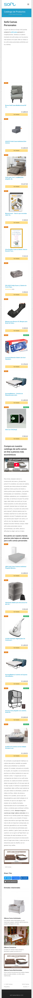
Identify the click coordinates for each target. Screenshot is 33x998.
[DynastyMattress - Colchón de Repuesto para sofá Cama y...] (16, 382)
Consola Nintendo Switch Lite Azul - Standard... (15, 358)
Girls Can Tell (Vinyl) (11, 429)
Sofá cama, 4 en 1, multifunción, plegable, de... (14, 178)
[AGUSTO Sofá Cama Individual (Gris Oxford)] (16, 130)
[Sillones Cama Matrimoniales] (16, 961)
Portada (6, 14)
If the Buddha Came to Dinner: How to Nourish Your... (16, 250)
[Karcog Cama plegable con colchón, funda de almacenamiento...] (16, 699)
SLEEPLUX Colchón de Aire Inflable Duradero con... (15, 747)
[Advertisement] (16, 64)
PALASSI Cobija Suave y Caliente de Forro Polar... (15, 286)
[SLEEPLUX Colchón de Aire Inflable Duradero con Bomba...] (16, 735)
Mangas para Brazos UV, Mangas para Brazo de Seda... (16, 322)
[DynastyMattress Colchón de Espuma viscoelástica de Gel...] (16, 663)
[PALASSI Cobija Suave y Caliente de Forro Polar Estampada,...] (16, 274)
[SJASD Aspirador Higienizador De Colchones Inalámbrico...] (16, 627)
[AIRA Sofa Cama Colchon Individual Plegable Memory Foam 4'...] (16, 555)
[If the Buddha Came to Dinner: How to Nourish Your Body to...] (16, 238)
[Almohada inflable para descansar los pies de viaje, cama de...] (16, 591)
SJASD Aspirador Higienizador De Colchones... (15, 639)
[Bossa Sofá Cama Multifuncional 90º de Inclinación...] (16, 94)
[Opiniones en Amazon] (8, 289)
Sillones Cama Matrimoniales (13, 970)
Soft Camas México (15, 995)
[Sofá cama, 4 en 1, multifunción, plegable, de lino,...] (16, 166)
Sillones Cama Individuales (12, 918)
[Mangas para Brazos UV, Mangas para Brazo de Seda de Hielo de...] (16, 310)
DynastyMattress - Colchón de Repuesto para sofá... (14, 394)
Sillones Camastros (10, 947)
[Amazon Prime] (26, 145)
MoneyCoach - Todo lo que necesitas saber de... (16, 214)
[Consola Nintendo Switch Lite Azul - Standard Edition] (16, 346)
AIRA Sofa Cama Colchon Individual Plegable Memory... (15, 567)
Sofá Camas (8, 867)
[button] (28, 4)
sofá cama (14, 32)
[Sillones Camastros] (16, 936)
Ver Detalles (16, 114)
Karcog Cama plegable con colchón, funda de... (15, 711)
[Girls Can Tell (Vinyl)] (16, 418)
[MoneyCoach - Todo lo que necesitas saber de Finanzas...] (16, 202)
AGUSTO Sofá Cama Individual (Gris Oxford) (15, 142)
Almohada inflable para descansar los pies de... (16, 603)
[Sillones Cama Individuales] (16, 903)
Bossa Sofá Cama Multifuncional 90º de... (15, 106)
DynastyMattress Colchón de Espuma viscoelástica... (16, 675)
